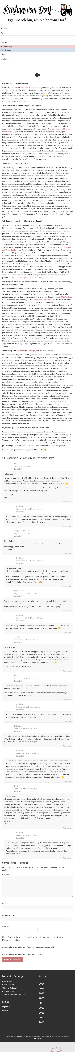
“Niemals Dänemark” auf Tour (13, 995)
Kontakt (4, 59)
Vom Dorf (5, 28)
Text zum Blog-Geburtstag (31, 87)
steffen (17, 637)
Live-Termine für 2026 (10, 981)
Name (5, 903)
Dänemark (5, 38)
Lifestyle (4, 42)
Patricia (17, 463)
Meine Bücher (6, 47)
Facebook (21, 350)
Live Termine (6, 50)
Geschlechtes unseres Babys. (44, 300)
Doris (16, 786)
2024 (41, 983)
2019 (41, 1007)
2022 (41, 993)
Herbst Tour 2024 (9, 985)
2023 (41, 988)
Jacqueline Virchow (22, 531)
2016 (41, 1022)
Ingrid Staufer (19, 591)
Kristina (17, 726)
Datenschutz (6, 1010)
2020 (41, 1003)
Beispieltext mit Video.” (48, 277)
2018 (41, 1012)
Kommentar (7, 874)
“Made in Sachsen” (9, 988)
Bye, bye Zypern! (9, 991)
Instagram (33, 350)
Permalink (18, 469)
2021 (41, 998)
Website (5, 927)
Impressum (6, 1007)
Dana (16, 675)
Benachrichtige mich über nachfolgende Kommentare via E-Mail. (28, 947)
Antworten (67, 502)
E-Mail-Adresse (9, 915)
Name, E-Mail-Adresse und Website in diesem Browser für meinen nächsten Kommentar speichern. (32, 938)
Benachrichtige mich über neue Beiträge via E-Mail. (23, 954)
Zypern (3, 33)
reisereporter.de (25, 277)
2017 (41, 1017)
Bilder (3, 54)
